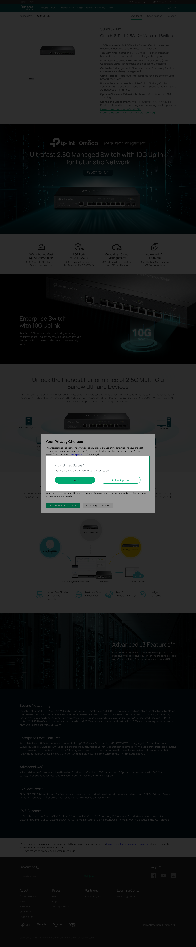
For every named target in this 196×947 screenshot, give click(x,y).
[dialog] (98, 473)
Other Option (120, 480)
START (75, 480)
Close (144, 461)
